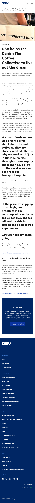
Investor (5, 427)
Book (3, 359)
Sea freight (6, 385)
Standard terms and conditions (13, 469)
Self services (6, 367)
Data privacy (6, 461)
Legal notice (6, 457)
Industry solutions (8, 377)
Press (4, 431)
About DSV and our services (12, 419)
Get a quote (6, 363)
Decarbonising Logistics (10, 401)
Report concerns (8, 443)
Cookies (4, 465)
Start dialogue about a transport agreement (15, 253)
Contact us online (17, 324)
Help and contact (8, 415)
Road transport (7, 389)
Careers (4, 423)
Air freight (5, 381)
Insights (4, 9)
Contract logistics (8, 397)
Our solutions (6, 405)
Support (5, 439)
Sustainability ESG (8, 435)
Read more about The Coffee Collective (14, 293)
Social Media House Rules (10, 448)
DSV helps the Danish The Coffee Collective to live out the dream (15, 10)
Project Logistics (8, 393)
